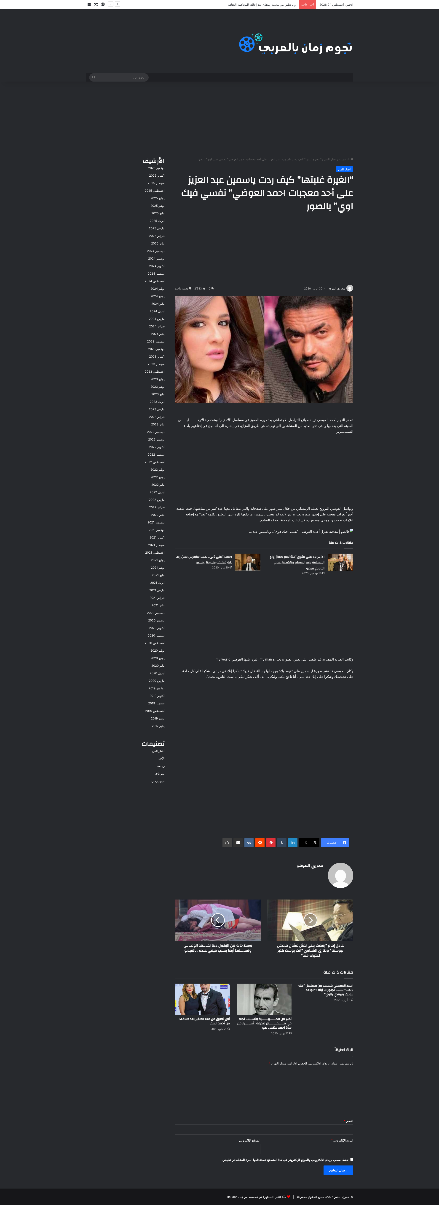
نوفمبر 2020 (156, 620)
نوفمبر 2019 (157, 688)
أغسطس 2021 (155, 552)
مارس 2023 (157, 409)
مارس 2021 (157, 590)
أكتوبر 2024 (157, 266)
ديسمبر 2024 (156, 251)
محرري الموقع (337, 288)
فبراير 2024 (157, 326)
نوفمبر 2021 (157, 530)
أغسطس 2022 (155, 462)
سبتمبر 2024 (156, 273)
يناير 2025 (158, 243)
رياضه (161, 766)
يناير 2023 (158, 424)
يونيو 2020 (157, 658)
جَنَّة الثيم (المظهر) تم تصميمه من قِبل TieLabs (256, 1197)
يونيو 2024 (157, 296)
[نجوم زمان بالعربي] (295, 41)
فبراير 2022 (157, 507)
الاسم (348, 1121)
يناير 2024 (158, 334)
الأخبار (161, 758)
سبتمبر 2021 (156, 545)
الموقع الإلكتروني (249, 1140)
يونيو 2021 (158, 567)
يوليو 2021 (158, 560)
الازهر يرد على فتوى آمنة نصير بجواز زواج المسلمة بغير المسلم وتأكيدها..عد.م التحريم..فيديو (297, 562)
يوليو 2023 (157, 379)
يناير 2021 (158, 605)
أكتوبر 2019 (157, 696)
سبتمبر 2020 (156, 635)
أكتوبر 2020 (157, 628)
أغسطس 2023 (155, 371)
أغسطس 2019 (155, 711)
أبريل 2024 (157, 311)
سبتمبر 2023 (156, 364)
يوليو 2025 (157, 198)
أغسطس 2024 (155, 281)
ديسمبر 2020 (156, 613)
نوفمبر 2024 (156, 258)
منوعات (160, 773)
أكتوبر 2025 (157, 175)
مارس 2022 (157, 500)
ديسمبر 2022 (156, 432)
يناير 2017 (158, 726)
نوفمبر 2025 (156, 168)
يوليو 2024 (157, 288)
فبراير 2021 (157, 598)
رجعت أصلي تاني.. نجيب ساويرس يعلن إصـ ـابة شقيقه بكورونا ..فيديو (204, 560)
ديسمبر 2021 (156, 522)
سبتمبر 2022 (156, 454)
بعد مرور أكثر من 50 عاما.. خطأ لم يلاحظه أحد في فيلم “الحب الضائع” (252, 4)
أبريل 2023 (157, 401)
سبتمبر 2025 (156, 183)
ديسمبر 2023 (156, 341)
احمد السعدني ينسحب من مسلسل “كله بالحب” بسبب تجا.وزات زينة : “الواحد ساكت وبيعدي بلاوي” (325, 990)
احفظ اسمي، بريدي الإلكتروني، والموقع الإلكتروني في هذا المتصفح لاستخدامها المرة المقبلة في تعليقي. (285, 1160)
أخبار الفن (330, 159)
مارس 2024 (157, 319)
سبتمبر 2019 (156, 703)
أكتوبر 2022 (157, 447)
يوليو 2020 (157, 650)
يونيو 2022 (157, 477)
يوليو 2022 (157, 469)
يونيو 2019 (158, 718)
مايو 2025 (158, 213)
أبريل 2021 (157, 582)
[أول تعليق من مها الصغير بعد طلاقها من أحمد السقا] (202, 999)
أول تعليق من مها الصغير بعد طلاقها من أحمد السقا (204, 1021)
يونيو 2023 (157, 386)
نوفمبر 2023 (156, 349)
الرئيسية (345, 159)
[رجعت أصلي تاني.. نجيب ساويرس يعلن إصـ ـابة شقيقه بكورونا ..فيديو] (247, 562)
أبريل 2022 (157, 492)
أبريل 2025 (157, 221)
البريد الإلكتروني (342, 1140)
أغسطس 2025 (155, 190)
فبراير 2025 (157, 236)
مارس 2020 (157, 680)
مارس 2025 (157, 228)
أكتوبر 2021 (157, 537)
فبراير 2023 (157, 417)
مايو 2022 (158, 484)
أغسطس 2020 (155, 643)
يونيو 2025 (157, 205)
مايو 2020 (158, 665)
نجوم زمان (158, 781)
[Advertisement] (219, 118)
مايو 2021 (158, 575)
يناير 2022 (158, 515)
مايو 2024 (158, 303)
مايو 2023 (158, 394)
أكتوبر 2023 (157, 356)
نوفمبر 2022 (156, 439)
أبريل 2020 (157, 673)
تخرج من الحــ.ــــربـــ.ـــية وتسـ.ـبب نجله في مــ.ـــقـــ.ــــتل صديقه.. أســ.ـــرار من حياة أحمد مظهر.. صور (264, 1023)
